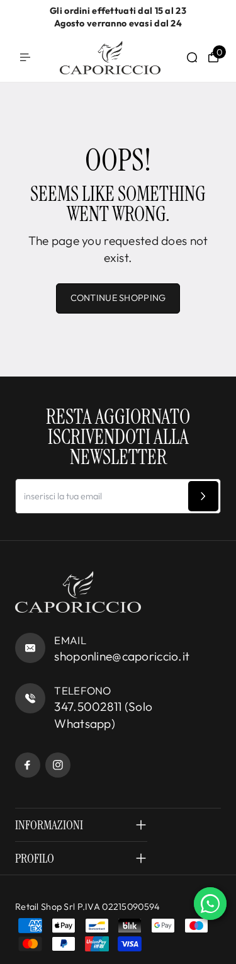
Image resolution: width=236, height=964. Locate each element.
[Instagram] (57, 765)
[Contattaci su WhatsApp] (210, 903)
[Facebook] (27, 765)
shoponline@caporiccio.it (121, 656)
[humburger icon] (25, 57)
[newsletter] (203, 496)
